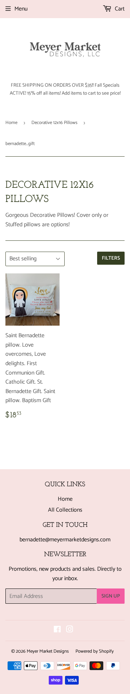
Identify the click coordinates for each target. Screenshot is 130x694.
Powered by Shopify (94, 651)
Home (11, 123)
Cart (119, 9)
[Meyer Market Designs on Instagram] (69, 630)
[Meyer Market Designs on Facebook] (57, 630)
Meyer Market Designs (48, 651)
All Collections (65, 510)
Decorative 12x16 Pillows (54, 123)
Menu (20, 9)
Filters (111, 258)
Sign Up (110, 596)
